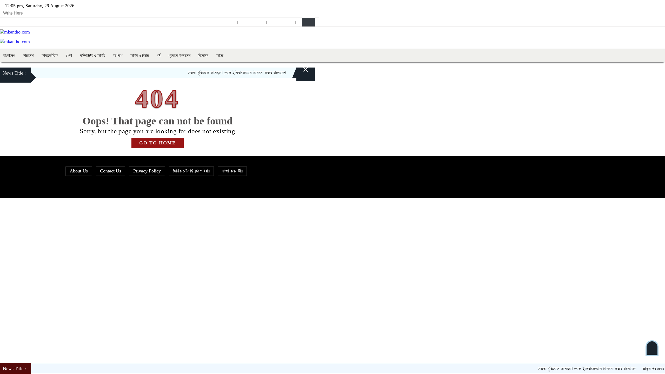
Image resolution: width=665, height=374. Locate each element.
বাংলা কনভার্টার (232, 170)
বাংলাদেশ (9, 55)
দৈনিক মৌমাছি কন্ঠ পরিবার (191, 170)
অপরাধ (117, 55)
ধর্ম (158, 55)
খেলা (69, 55)
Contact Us (110, 170)
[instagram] (259, 22)
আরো (219, 55)
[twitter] (244, 22)
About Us (79, 170)
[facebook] (230, 22)
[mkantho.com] (15, 32)
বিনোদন (203, 55)
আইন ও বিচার (139, 55)
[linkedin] (273, 22)
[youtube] (288, 22)
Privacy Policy (147, 170)
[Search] (308, 22)
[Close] (299, 73)
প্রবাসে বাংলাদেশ (179, 55)
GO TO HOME (157, 142)
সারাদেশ (28, 55)
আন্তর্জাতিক (50, 55)
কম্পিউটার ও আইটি (92, 55)
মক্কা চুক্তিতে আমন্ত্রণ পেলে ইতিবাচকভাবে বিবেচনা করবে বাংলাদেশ (227, 72)
